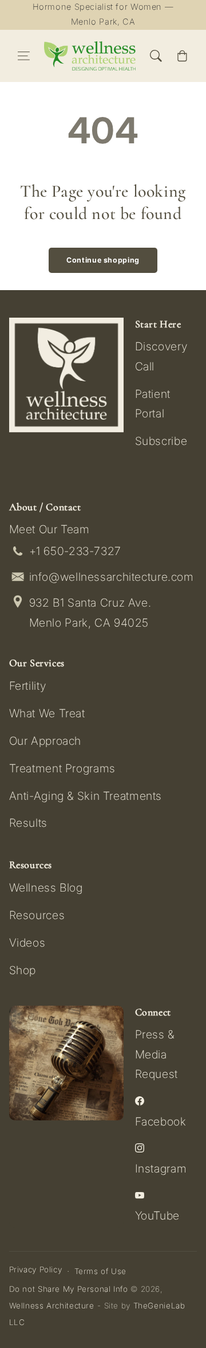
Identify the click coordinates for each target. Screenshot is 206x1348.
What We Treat (47, 713)
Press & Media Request (156, 1054)
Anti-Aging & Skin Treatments (85, 796)
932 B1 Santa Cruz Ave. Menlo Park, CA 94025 (90, 613)
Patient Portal (153, 403)
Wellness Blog (46, 887)
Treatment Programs (62, 768)
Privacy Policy (35, 1269)
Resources (37, 915)
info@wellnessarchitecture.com (111, 577)
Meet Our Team (49, 529)
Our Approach (45, 741)
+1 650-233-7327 (75, 551)
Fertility (27, 686)
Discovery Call (161, 356)
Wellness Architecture (51, 1305)
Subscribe (161, 441)
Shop (23, 970)
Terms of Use (100, 1271)
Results (28, 823)
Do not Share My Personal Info (68, 1289)
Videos (27, 943)
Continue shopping (103, 260)
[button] (24, 56)
